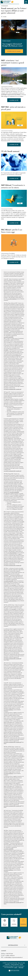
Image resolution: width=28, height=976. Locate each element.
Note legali (21, 967)
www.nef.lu (6, 283)
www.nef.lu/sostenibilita (8, 337)
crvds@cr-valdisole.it (10, 955)
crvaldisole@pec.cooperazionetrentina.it (13, 957)
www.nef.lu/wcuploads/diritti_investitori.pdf (12, 389)
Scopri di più (14, 100)
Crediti (15, 967)
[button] (26, 2)
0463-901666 (9, 953)
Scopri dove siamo (14, 51)
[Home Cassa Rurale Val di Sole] (7, 2)
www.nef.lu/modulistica (12, 299)
